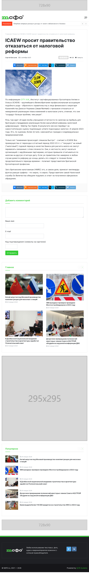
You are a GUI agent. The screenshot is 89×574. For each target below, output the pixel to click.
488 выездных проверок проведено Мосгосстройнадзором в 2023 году (49, 470)
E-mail (8, 231)
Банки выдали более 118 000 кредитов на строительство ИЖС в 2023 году (50, 505)
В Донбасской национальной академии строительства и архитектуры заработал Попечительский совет (22, 341)
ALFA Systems (81, 568)
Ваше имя (9, 221)
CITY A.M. (25, 99)
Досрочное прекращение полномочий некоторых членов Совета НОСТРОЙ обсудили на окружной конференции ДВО (63, 341)
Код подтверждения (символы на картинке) (25, 242)
